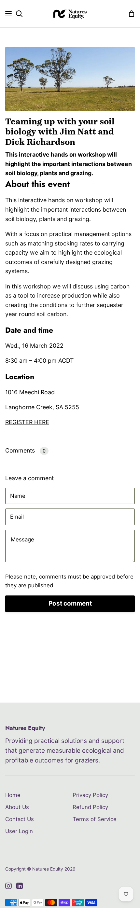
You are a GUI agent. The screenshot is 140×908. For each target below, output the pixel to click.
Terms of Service (95, 819)
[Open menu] (8, 13)
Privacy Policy (90, 795)
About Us (17, 807)
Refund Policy (90, 807)
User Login (19, 831)
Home (13, 795)
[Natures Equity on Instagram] (8, 886)
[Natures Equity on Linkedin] (19, 886)
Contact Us (19, 819)
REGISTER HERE (27, 422)
